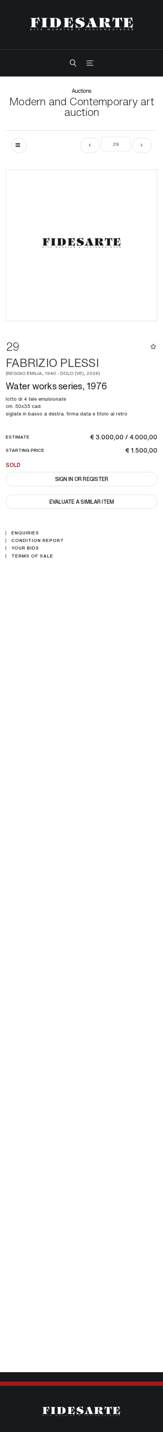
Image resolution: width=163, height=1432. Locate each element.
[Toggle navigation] (90, 63)
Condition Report (37, 540)
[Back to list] (19, 145)
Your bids (25, 548)
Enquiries (25, 533)
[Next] (142, 145)
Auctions (82, 91)
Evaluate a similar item (81, 502)
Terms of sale (32, 556)
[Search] (73, 63)
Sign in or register (81, 479)
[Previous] (90, 145)
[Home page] (82, 23)
